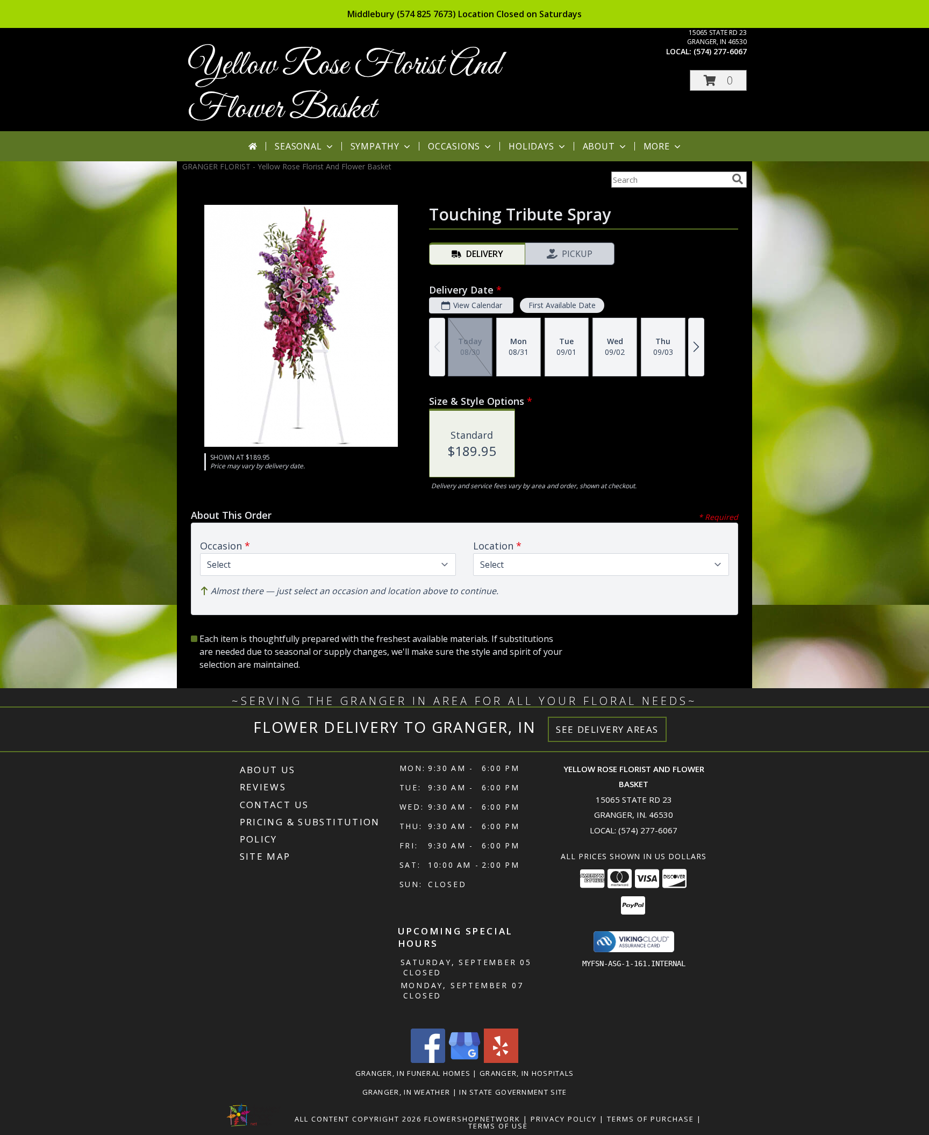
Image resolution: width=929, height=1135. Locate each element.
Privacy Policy (564, 1119)
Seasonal (298, 146)
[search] (737, 179)
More (657, 146)
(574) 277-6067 (720, 51)
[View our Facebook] (428, 1060)
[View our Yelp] (501, 1060)
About (599, 146)
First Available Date (562, 305)
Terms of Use (498, 1126)
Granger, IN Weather (406, 1092)
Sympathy (375, 146)
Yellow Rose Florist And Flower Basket (344, 87)
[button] (718, 80)
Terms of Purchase (650, 1119)
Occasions (454, 146)
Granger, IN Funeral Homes (413, 1073)
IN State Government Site (513, 1092)
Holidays (531, 146)
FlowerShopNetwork (472, 1119)
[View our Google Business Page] (464, 1060)
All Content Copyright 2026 (358, 1119)
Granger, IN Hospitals (527, 1073)
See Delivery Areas (607, 729)
